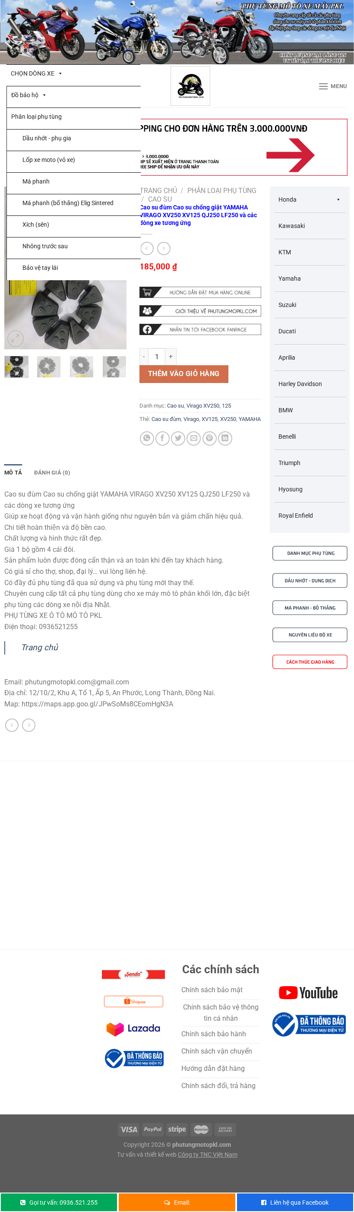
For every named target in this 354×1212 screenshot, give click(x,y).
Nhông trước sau (45, 246)
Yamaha (289, 278)
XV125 (210, 419)
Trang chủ (158, 191)
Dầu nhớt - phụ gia (46, 138)
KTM (284, 252)
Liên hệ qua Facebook (299, 1202)
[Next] (117, 373)
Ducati (287, 331)
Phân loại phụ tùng (36, 116)
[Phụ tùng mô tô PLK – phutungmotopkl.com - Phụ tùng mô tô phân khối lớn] (190, 86)
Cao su (160, 199)
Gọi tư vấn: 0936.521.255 (63, 1202)
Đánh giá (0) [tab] (52, 472)
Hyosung (290, 489)
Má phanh (36, 181)
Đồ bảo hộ (24, 95)
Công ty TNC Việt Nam (207, 1154)
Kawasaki (291, 225)
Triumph (289, 462)
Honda (287, 199)
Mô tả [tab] (13, 472)
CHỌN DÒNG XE (32, 73)
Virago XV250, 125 (208, 405)
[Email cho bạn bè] (193, 438)
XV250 (228, 419)
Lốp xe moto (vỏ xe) (48, 159)
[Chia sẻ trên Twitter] (178, 438)
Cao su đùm (166, 419)
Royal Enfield (295, 515)
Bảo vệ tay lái (40, 267)
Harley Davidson (300, 383)
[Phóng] (15, 338)
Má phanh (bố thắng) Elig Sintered (68, 202)
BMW (285, 410)
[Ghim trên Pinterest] (209, 438)
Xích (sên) (35, 224)
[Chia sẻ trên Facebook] (162, 438)
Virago (191, 419)
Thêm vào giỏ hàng (184, 374)
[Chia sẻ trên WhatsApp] (147, 438)
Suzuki (287, 304)
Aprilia (286, 357)
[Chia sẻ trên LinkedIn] (225, 438)
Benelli (287, 436)
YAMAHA (250, 419)
